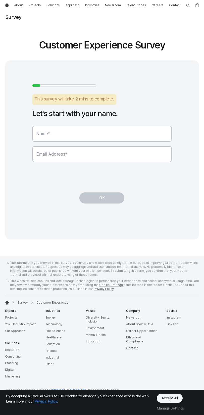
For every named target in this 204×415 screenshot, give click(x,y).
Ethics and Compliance (135, 339)
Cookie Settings (111, 285)
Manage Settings (170, 408)
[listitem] (7, 5)
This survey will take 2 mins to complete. (74, 98)
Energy (51, 317)
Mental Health (96, 335)
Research (12, 350)
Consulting (13, 356)
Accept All (170, 398)
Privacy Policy (103, 289)
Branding (11, 363)
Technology (54, 324)
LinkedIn (172, 324)
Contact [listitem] (175, 5)
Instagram (173, 317)
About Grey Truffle (139, 324)
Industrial (52, 357)
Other (50, 364)
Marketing (12, 376)
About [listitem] (18, 5)
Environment (95, 328)
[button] (189, 149)
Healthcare (54, 337)
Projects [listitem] (35, 5)
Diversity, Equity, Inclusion (98, 319)
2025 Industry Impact (20, 324)
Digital (9, 369)
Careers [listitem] (157, 5)
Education (53, 344)
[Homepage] (7, 303)
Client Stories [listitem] (136, 5)
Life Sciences (55, 331)
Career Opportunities (141, 331)
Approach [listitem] (72, 5)
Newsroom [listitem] (113, 5)
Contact (132, 348)
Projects (11, 317)
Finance (51, 351)
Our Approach (15, 331)
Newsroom (134, 317)
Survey (22, 302)
